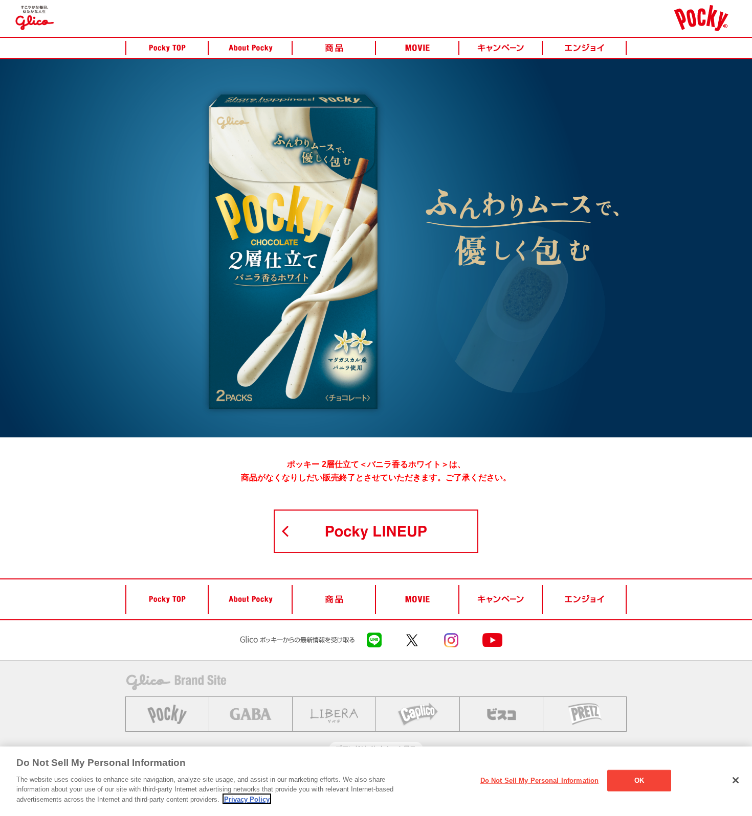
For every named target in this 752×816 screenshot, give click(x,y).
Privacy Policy (247, 799)
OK (639, 780)
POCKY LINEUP (376, 531)
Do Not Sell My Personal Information (539, 780)
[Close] (735, 780)
